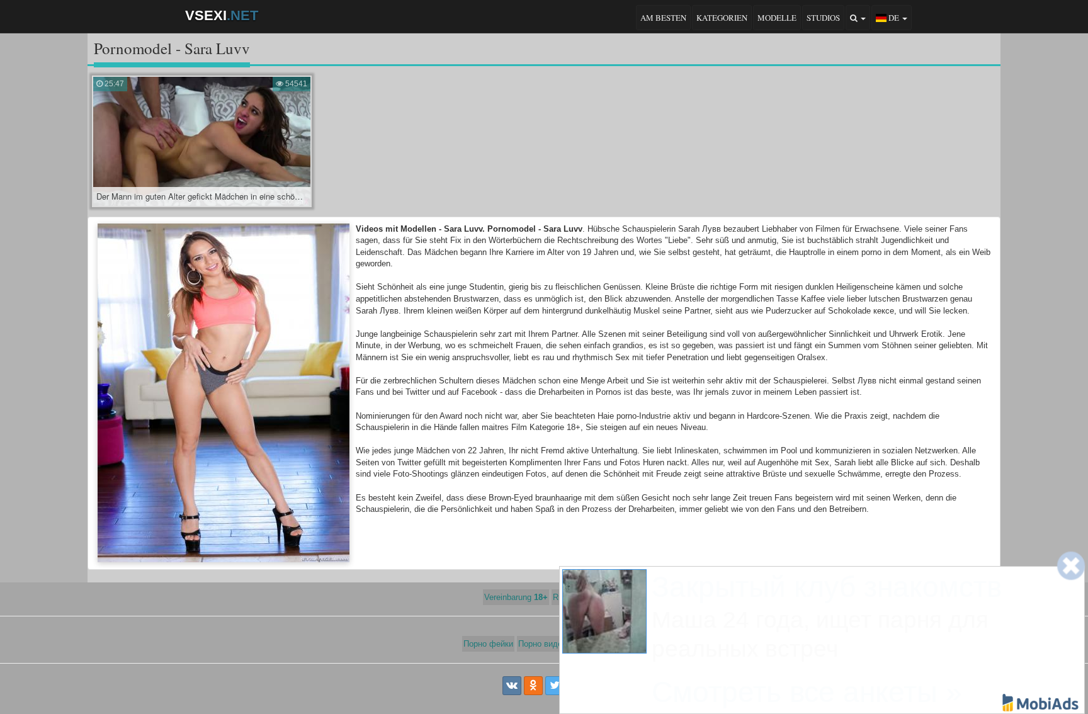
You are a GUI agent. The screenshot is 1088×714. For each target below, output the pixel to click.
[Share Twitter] (554, 685)
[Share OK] (533, 685)
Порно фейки (488, 644)
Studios (823, 17)
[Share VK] (511, 685)
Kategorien (721, 17)
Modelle (776, 17)
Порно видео (542, 644)
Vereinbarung (516, 597)
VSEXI (221, 15)
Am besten (663, 17)
